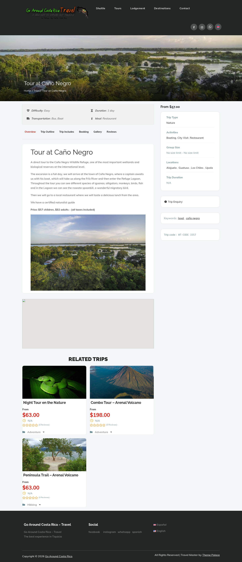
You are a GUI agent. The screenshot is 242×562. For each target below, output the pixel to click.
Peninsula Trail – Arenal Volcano (50, 475)
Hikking (32, 504)
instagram (109, 531)
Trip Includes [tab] (66, 131)
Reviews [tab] (112, 131)
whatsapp (124, 531)
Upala (209, 167)
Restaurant (197, 137)
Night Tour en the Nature (44, 402)
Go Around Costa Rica (58, 556)
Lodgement (137, 8)
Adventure (34, 432)
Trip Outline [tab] (47, 131)
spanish (137, 531)
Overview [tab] (30, 131)
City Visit (182, 137)
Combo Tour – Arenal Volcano (116, 402)
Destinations (162, 8)
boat (181, 218)
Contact (185, 8)
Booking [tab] (84, 131)
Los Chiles (197, 167)
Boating (171, 137)
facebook (94, 531)
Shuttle (100, 8)
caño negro (193, 218)
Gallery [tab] (98, 131)
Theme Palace (211, 555)
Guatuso (184, 167)
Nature (170, 122)
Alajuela (171, 167)
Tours (117, 8)
